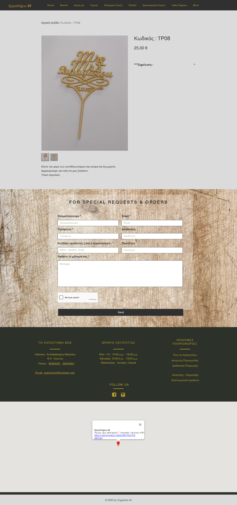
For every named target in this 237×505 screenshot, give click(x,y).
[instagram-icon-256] (123, 395)
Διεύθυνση (129, 229)
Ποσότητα (128, 243)
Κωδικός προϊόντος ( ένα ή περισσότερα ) (85, 243)
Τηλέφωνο (64, 229)
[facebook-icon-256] (114, 395)
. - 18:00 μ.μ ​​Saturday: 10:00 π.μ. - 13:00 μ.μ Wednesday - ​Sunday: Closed (119, 358)
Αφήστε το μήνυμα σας (73, 256)
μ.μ (121, 354)
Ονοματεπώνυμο (68, 216)
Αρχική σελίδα (50, 22)
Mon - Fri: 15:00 (109, 354)
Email (125, 216)
